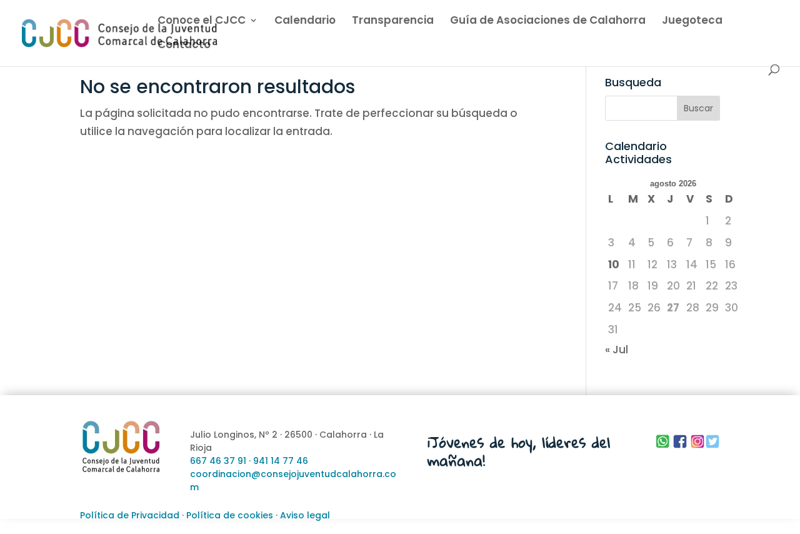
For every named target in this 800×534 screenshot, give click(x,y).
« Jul (616, 349)
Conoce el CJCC (202, 22)
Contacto (184, 46)
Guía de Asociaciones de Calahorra (548, 22)
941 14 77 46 (280, 461)
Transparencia (393, 22)
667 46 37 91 (218, 461)
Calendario (305, 22)
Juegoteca (692, 22)
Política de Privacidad (129, 515)
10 (613, 264)
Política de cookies (229, 515)
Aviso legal (305, 515)
